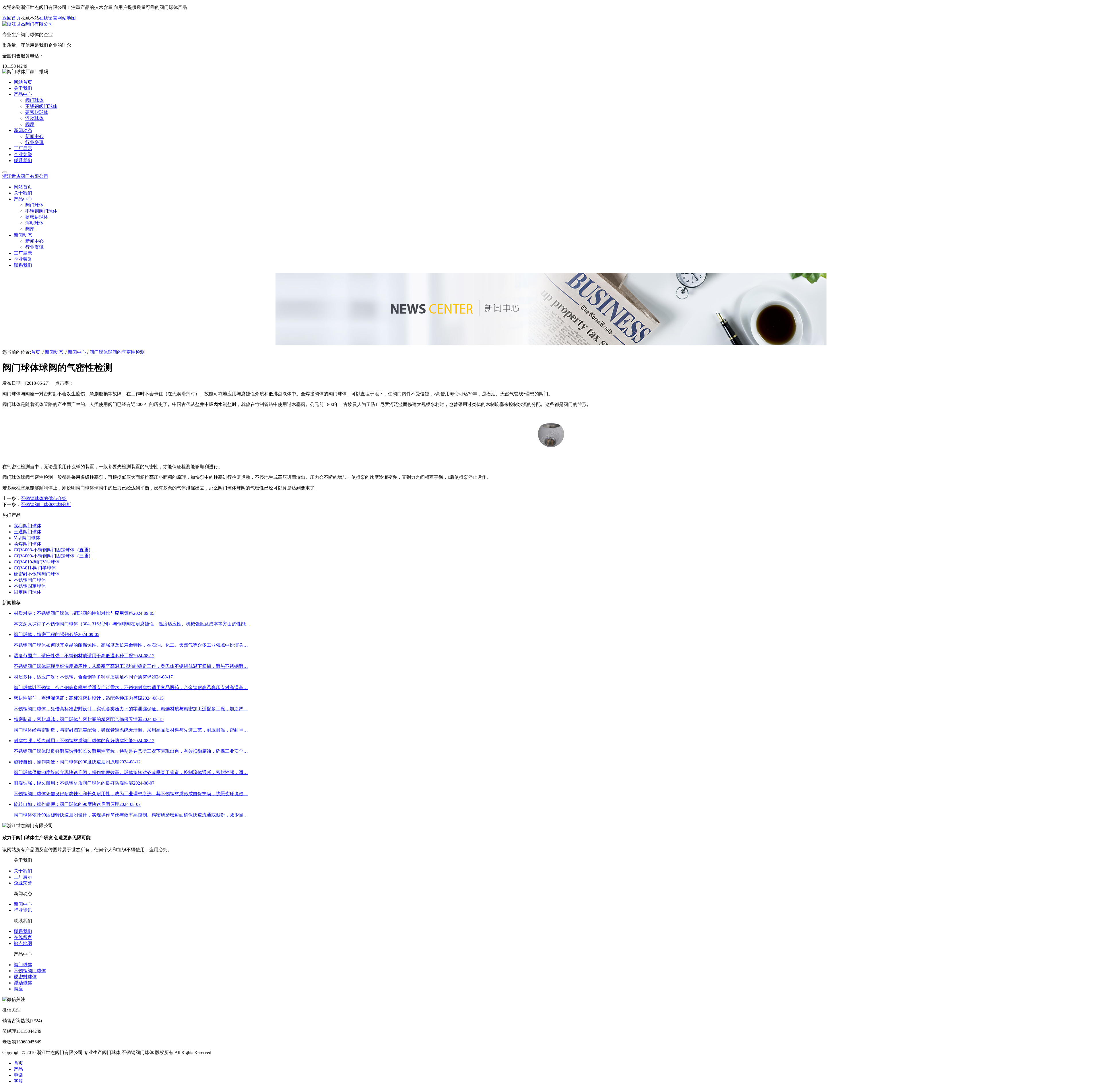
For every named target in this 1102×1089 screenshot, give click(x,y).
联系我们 (23, 931)
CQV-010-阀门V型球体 (37, 561)
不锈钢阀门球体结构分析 (46, 504)
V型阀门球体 (27, 537)
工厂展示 (23, 876)
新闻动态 (54, 352)
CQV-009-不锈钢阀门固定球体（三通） (53, 555)
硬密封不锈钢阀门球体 (37, 573)
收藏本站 (30, 17)
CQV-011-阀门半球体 (35, 567)
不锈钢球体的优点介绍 (44, 498)
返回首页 (11, 17)
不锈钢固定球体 (30, 586)
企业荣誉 (23, 882)
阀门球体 (23, 964)
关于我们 (23, 870)
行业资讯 (23, 910)
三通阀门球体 (27, 531)
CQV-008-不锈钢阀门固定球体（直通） (53, 549)
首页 (35, 352)
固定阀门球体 (27, 592)
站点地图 (23, 943)
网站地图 (66, 17)
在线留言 (48, 17)
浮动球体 (23, 982)
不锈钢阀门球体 (30, 579)
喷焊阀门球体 (27, 543)
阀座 (18, 988)
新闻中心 (77, 352)
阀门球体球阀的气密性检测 (117, 352)
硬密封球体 (25, 976)
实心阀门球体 (27, 525)
